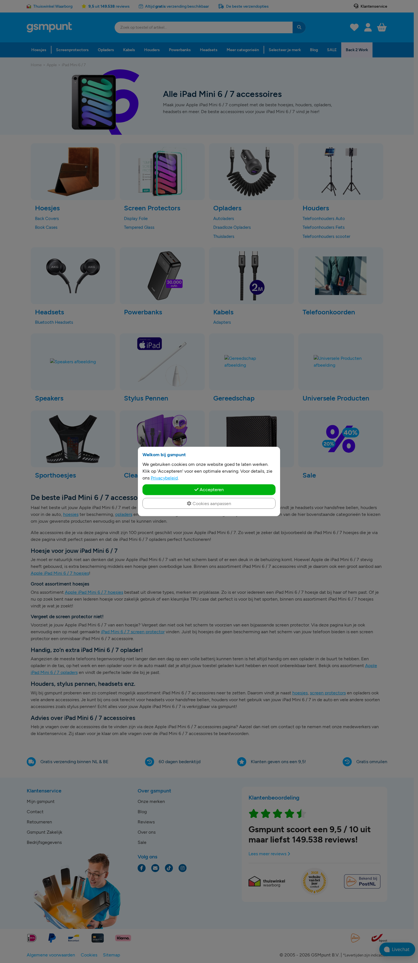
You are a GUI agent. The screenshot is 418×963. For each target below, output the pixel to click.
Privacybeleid (164, 478)
